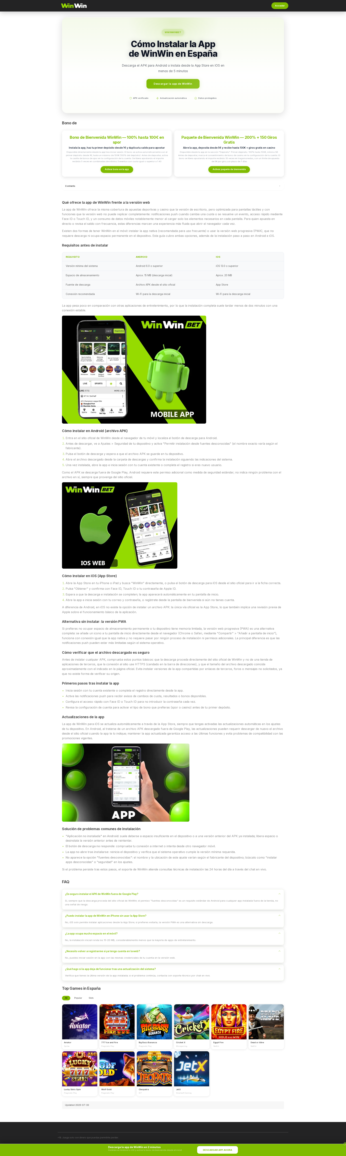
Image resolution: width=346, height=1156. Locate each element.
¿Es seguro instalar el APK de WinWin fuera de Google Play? (101, 894)
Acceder (280, 5)
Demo (80, 1025)
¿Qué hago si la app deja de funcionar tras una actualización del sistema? (110, 969)
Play (80, 1018)
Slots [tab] (91, 998)
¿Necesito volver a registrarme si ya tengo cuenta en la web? (102, 951)
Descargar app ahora (217, 1150)
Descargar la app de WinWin (173, 83)
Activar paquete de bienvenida (229, 169)
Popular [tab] (78, 998)
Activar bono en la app (117, 169)
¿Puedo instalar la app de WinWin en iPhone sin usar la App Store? (105, 915)
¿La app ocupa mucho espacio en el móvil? (91, 933)
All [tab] (66, 998)
